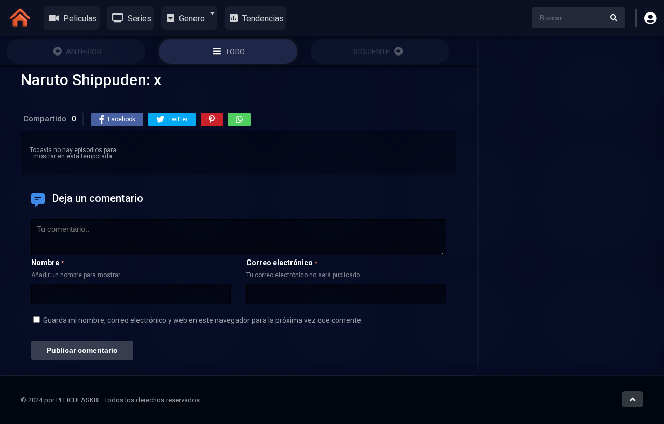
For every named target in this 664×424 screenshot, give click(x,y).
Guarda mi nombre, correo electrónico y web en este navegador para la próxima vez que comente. (203, 320)
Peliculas (79, 18)
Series (138, 18)
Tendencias (262, 18)
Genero (191, 18)
